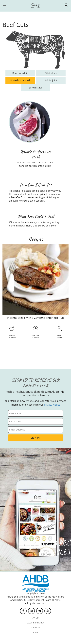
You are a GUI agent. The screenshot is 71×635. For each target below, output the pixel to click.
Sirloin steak (35, 87)
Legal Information (35, 622)
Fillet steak (51, 73)
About (36, 632)
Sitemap (35, 627)
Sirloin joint (50, 80)
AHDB (36, 617)
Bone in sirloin (20, 73)
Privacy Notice (52, 404)
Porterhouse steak (20, 80)
